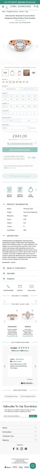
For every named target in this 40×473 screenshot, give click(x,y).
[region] (20, 366)
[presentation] (3, 47)
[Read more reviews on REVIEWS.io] (27, 383)
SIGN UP (33, 416)
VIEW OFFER (21, 2)
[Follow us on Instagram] (21, 449)
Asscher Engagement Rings (28, 396)
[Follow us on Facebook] (13, 449)
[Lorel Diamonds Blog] (20, 7)
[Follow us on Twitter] (17, 449)
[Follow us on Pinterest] (26, 449)
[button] (4, 366)
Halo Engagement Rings (11, 396)
